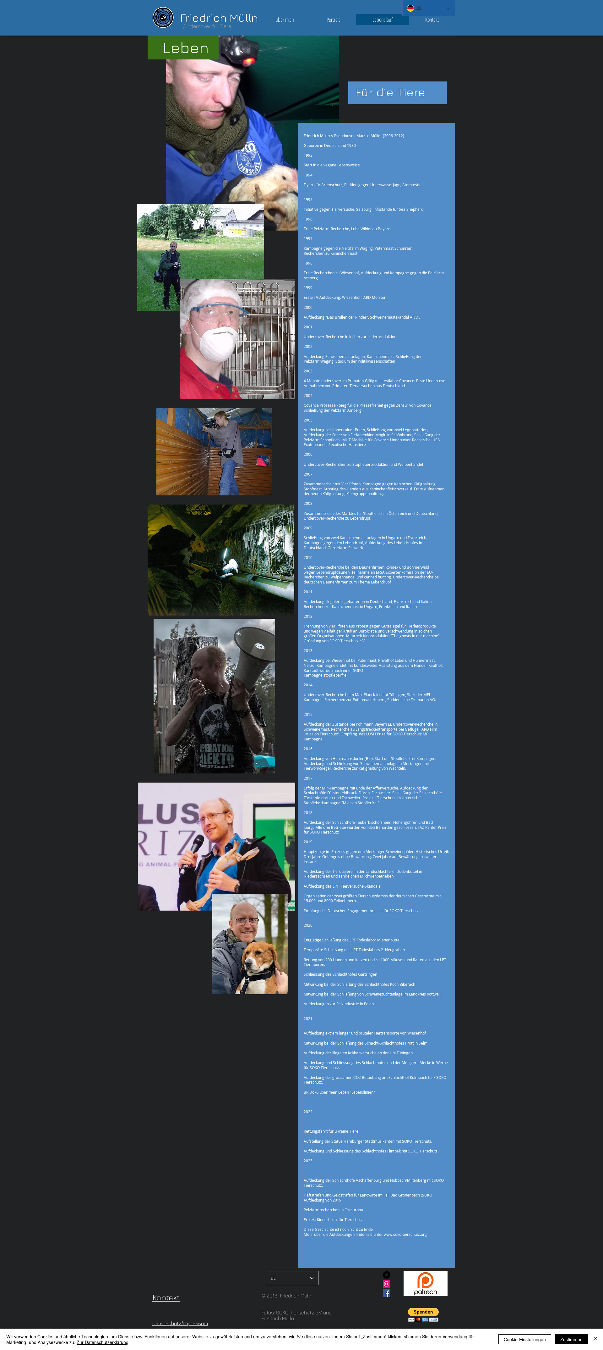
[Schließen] (595, 1339)
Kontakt (166, 1297)
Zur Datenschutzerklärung (102, 1342)
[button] (423, 1315)
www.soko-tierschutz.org (405, 1234)
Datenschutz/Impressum (180, 1323)
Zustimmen (571, 1339)
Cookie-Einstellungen (525, 1339)
